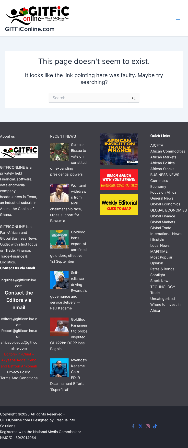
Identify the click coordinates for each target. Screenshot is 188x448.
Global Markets (162, 222)
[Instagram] (148, 426)
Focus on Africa (163, 192)
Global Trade (160, 228)
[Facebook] (133, 426)
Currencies (159, 180)
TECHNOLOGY (162, 287)
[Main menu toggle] (178, 18)
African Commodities (167, 151)
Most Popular (161, 257)
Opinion (156, 263)
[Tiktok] (155, 426)
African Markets (163, 157)
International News (166, 234)
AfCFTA (156, 145)
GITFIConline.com (15, 420)
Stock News (160, 281)
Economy (158, 186)
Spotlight (157, 275)
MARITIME (159, 251)
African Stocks (162, 169)
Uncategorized (162, 298)
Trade (155, 293)
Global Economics (165, 204)
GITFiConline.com (30, 29)
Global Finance (162, 216)
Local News (160, 245)
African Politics (162, 163)
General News (162, 198)
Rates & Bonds (162, 269)
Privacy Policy (19, 372)
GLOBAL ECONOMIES (168, 210)
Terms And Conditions (19, 378)
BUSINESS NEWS (164, 175)
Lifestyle (157, 239)
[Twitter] (140, 426)
